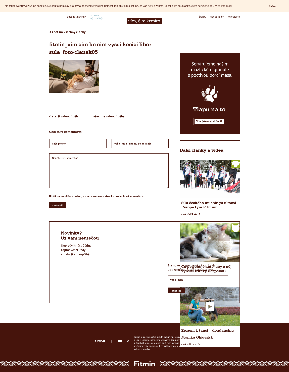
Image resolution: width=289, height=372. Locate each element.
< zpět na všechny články (67, 32)
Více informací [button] (223, 6)
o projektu (234, 16)
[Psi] (235, 163)
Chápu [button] (272, 6)
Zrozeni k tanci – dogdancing (207, 331)
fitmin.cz (100, 340)
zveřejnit (57, 205)
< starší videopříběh (63, 116)
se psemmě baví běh (96, 17)
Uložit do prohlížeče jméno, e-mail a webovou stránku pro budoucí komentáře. (96, 196)
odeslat (176, 290)
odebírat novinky (76, 16)
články (202, 16)
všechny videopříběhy (109, 116)
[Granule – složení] (210, 93)
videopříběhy (217, 16)
